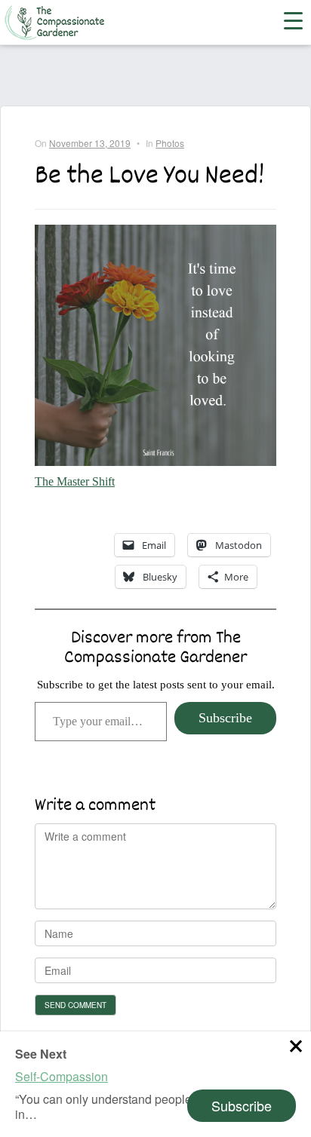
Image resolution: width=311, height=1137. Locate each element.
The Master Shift (75, 481)
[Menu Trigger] (284, 19)
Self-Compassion (61, 1076)
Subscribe (225, 717)
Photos (170, 142)
